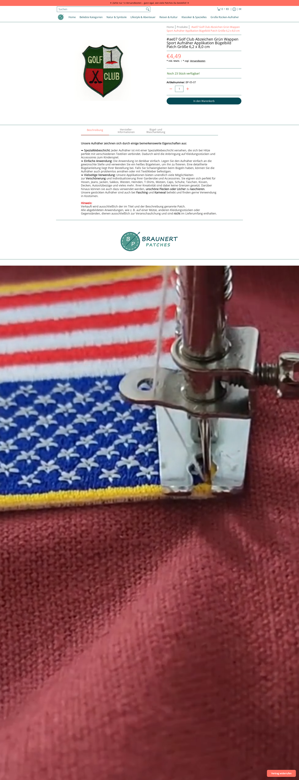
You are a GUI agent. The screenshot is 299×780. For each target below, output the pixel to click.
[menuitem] (223, 9)
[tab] (95, 131)
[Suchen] (147, 9)
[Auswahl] (187, 89)
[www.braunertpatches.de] (61, 17)
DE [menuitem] (240, 9)
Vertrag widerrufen (281, 773)
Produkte (182, 27)
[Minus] (171, 89)
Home (170, 27)
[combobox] (101, 9)
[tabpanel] (149, 175)
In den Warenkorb (204, 101)
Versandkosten (197, 60)
